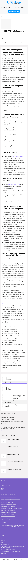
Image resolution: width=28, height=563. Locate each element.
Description (5, 43)
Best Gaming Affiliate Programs (8, 512)
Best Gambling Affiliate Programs (9, 502)
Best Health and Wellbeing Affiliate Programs (11, 508)
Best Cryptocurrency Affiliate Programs (10, 499)
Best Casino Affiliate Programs (8, 514)
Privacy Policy (4, 542)
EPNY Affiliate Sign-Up (17, 156)
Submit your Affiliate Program (8, 549)
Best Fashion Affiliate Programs (8, 504)
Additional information (17, 43)
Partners (3, 540)
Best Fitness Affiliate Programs (8, 506)
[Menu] (1, 16)
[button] (1, 489)
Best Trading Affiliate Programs (8, 497)
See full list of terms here (7, 430)
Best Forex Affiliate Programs (8, 516)
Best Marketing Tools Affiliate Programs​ (10, 518)
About (2, 538)
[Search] (26, 16)
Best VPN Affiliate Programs (7, 501)
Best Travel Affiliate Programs (8, 510)
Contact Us (3, 553)
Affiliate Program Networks (7, 520)
